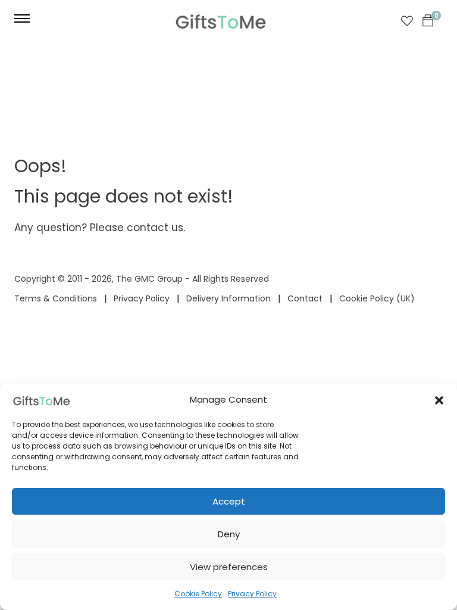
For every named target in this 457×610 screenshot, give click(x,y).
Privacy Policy (252, 594)
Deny (229, 534)
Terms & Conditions (55, 298)
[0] (428, 20)
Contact (305, 298)
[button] (439, 400)
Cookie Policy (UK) (377, 298)
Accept (228, 501)
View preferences (229, 567)
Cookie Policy (198, 594)
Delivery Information (228, 298)
